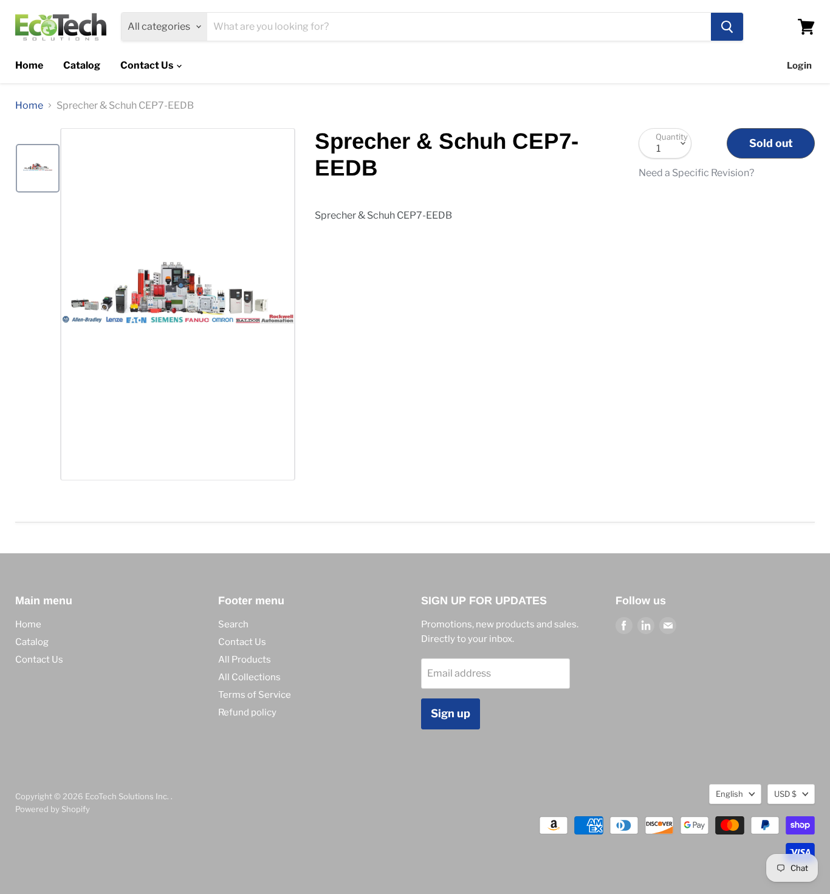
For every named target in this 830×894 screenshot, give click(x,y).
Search (233, 624)
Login (799, 65)
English (729, 794)
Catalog (81, 65)
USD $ (785, 794)
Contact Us (147, 65)
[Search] (727, 27)
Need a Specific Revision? (696, 173)
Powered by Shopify (52, 809)
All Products (244, 659)
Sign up (450, 713)
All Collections (249, 677)
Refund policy (247, 712)
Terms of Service (254, 694)
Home (29, 65)
